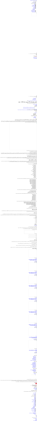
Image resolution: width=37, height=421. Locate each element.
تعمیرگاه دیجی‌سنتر (34, 362)
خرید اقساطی (35, 112)
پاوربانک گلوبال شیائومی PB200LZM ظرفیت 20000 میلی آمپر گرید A (33, 325)
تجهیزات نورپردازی (34, 359)
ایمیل (36, 237)
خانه (36, 100)
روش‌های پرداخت (34, 367)
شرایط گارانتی (34, 369)
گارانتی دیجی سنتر (34, 365)
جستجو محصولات (35, 53)
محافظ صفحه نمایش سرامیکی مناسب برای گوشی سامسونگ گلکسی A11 (33, 312)
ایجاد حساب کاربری (35, 418)
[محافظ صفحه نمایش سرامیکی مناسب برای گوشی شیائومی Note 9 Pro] (33, 257)
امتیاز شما (36, 229)
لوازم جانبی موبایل (34, 100)
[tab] (35, 116)
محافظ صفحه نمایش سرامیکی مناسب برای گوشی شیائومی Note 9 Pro (33, 259)
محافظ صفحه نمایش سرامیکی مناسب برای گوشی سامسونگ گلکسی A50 (33, 272)
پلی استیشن (33, 9)
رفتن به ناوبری (35, 0)
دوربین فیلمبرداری (34, 358)
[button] (35, 339)
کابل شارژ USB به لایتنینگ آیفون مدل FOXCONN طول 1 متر (33, 337)
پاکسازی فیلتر (35, 225)
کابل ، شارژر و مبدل (30, 100)
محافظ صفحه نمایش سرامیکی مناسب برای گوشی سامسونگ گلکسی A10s (33, 285)
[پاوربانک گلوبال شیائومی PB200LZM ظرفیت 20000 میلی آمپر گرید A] (33, 322)
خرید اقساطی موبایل (34, 363)
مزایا (36, 234)
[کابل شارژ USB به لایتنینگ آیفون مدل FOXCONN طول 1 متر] (33, 335)
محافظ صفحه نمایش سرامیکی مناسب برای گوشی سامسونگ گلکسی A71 (33, 298)
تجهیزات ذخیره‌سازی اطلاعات (33, 360)
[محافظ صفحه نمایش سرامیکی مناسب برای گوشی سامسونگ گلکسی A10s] (33, 283)
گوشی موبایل (34, 357)
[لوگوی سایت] (35, 58)
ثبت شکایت (35, 371)
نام (36, 236)
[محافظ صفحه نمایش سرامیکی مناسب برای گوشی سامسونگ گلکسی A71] (33, 296)
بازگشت (35, 394)
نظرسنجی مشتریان (34, 370)
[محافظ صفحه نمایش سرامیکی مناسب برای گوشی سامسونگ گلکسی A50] (33, 270)
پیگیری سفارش (34, 366)
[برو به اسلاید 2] (18, 354)
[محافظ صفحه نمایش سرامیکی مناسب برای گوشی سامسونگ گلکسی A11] (33, 309)
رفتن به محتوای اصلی (32, 0)
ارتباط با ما (35, 373)
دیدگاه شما (36, 233)
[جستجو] (36, 54)
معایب (36, 235)
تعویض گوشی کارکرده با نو (33, 364)
